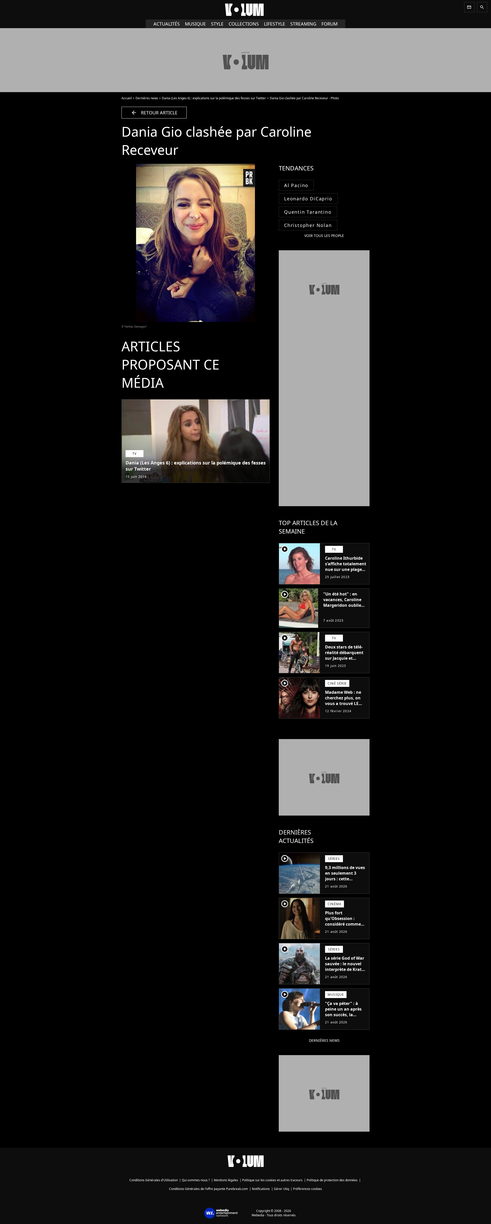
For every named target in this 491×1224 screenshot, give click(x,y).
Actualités (166, 24)
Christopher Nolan (308, 225)
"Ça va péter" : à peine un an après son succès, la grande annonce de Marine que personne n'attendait (344, 1020)
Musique (195, 24)
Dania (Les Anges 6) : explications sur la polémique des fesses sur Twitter (214, 98)
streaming (303, 24)
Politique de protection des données (332, 1180)
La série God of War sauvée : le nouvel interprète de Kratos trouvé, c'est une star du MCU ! (345, 969)
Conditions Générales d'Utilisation (153, 1180)
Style (217, 24)
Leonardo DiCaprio (308, 199)
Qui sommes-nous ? (196, 1180)
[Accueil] (245, 10)
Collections (244, 24)
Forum (329, 24)
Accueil (126, 98)
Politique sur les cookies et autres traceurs (272, 1180)
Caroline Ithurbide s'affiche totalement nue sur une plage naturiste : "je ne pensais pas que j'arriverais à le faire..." (345, 575)
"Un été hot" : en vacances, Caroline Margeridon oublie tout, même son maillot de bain (342, 605)
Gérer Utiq (281, 1189)
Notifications (261, 1189)
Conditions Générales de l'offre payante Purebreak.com (208, 1189)
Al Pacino (296, 185)
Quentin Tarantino (308, 212)
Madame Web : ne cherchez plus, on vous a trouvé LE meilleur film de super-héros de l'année (343, 706)
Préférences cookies (307, 1189)
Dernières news (147, 98)
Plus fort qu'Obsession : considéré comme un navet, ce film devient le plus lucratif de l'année (343, 927)
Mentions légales (226, 1180)
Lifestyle (274, 24)
